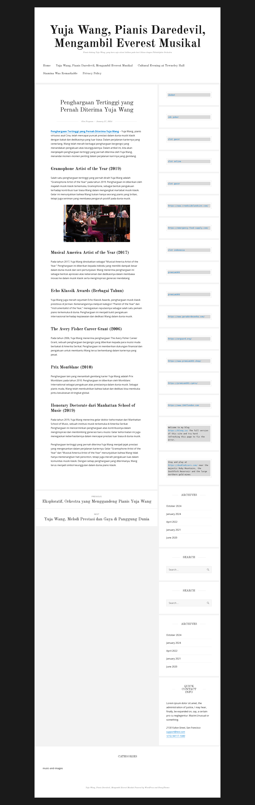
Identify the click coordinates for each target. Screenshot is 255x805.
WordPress (149, 788)
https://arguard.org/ (180, 339)
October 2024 (173, 506)
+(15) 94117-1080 (175, 736)
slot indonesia (176, 250)
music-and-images (53, 768)
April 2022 (171, 521)
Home (47, 65)
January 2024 (173, 514)
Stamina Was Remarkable (60, 73)
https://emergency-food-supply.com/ (188, 228)
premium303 (174, 272)
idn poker (173, 117)
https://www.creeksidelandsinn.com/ (188, 206)
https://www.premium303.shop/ (184, 361)
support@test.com (175, 731)
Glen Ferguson (87, 121)
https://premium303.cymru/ (183, 383)
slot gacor (174, 139)
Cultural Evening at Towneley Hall (161, 65)
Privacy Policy (92, 73)
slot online (174, 161)
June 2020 (171, 537)
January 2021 (173, 529)
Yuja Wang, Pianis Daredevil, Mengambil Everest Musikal (94, 65)
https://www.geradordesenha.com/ (186, 317)
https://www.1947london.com (183, 405)
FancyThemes (163, 788)
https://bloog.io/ (178, 430)
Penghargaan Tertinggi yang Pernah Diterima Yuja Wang (85, 131)
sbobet (171, 95)
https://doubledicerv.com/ (183, 465)
